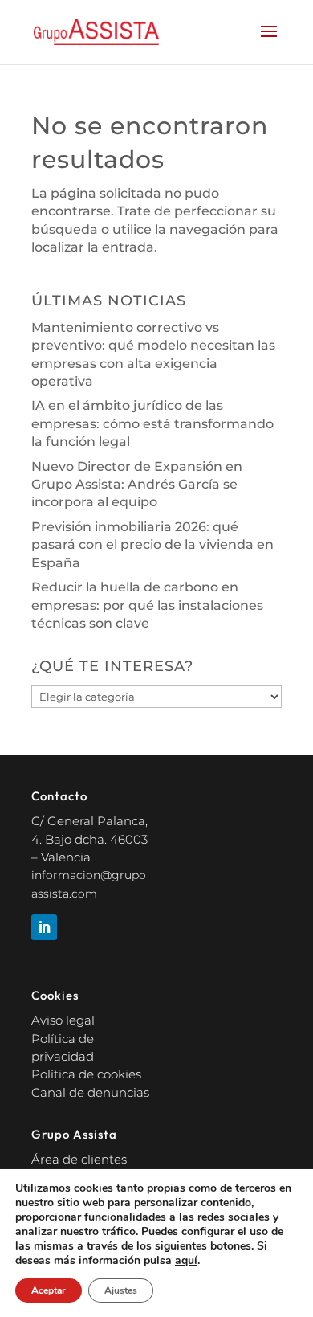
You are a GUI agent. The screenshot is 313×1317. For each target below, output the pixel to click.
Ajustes (120, 1290)
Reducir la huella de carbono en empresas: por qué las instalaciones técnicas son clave (147, 605)
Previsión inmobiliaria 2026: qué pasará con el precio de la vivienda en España (152, 545)
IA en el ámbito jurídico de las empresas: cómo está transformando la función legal (152, 423)
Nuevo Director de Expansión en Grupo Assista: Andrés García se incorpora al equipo (136, 484)
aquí (186, 1261)
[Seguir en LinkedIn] (44, 927)
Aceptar (48, 1290)
